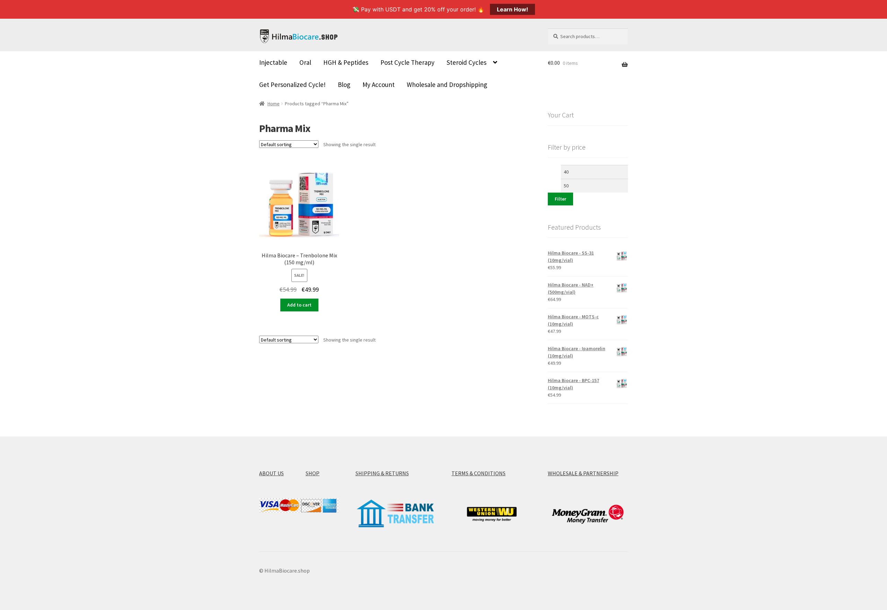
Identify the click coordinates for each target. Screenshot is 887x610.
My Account (378, 84)
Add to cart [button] (299, 305)
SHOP (312, 473)
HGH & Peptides (345, 62)
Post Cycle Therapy (407, 62)
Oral (305, 62)
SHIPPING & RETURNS (382, 473)
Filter (560, 199)
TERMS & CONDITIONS (478, 473)
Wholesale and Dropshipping (447, 84)
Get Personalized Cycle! (292, 84)
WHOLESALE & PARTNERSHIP (583, 473)
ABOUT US (271, 473)
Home (273, 103)
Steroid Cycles (466, 62)
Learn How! (512, 9)
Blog (344, 84)
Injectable (273, 62)
